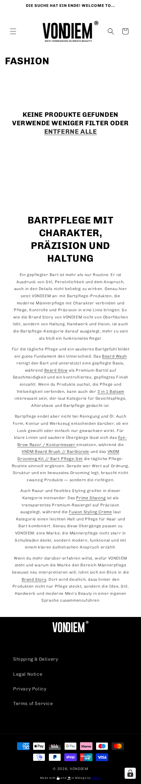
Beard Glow (56, 370)
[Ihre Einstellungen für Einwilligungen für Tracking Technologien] (130, 773)
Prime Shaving (91, 498)
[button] (13, 31)
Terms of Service (33, 703)
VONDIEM (79, 769)
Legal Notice (27, 674)
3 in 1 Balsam (110, 391)
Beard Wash (114, 356)
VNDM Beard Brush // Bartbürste (55, 451)
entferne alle (70, 131)
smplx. (96, 777)
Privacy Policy (29, 689)
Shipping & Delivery (35, 659)
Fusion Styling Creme (90, 512)
